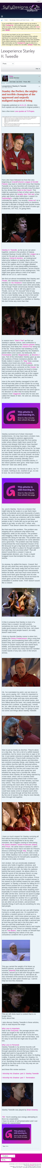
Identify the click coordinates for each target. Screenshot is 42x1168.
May (25, 361)
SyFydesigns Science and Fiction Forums (19, 20)
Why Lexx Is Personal (10, 1045)
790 (3, 1117)
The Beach (11, 931)
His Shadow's (16, 283)
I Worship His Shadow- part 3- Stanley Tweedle (20, 1074)
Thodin (4, 281)
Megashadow (23, 355)
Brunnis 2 (35, 355)
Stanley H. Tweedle (9, 250)
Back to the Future (24, 190)
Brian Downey (32, 1110)
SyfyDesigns (7, 198)
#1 (39, 86)
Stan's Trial (19, 341)
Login (38, 1)
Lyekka (29, 363)
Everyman (15, 1031)
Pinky (11, 76)
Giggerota (17, 394)
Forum (6, 20)
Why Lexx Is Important (10, 1029)
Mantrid (12, 971)
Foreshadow (7, 355)
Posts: (25, 82)
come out (32, 200)
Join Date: (12, 82)
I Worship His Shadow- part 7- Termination (18, 1078)
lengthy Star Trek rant (26, 194)
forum (38, 27)
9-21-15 (23, 105)
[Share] (39, 81)
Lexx (32, 20)
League (33, 254)
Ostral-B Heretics (16, 258)
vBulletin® (32, 1165)
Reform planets (29, 345)
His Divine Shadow (9, 845)
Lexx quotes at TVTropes (24, 111)
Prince (7, 847)
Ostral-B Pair (27, 347)
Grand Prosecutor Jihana (27, 845)
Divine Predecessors (19, 638)
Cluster (33, 367)
